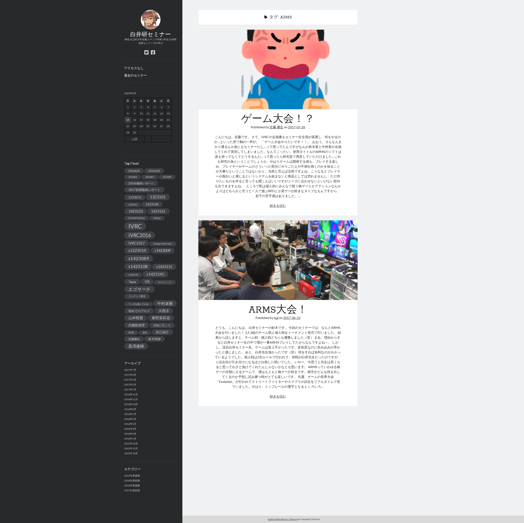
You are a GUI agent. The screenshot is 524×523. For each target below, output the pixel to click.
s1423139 (133, 274)
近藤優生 (134, 339)
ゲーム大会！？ (278, 69)
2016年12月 (131, 394)
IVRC (135, 226)
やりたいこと (165, 282)
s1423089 (138, 258)
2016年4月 (130, 428)
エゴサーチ (139, 289)
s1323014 (137, 250)
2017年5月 (130, 379)
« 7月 (134, 138)
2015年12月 (131, 443)
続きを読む (278, 205)
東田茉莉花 (161, 318)
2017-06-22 (291, 318)
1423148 (152, 204)
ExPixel (156, 218)
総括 (145, 332)
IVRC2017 (136, 243)
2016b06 (132, 177)
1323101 (158, 197)
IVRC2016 (139, 235)
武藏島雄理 (136, 325)
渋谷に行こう (162, 325)
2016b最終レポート (141, 183)
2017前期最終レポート (144, 190)
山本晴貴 (135, 318)
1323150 (132, 204)
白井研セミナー (150, 35)
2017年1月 (130, 389)
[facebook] (153, 52)
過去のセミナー (135, 75)
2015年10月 (131, 453)
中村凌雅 (165, 303)
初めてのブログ (139, 311)
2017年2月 (130, 384)
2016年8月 (130, 409)
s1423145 (155, 274)
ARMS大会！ (278, 260)
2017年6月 (130, 374)
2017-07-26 (296, 127)
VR (147, 282)
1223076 (134, 197)
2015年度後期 (132, 475)
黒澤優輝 (136, 346)
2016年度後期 (132, 485)
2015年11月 (131, 448)
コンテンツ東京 (137, 296)
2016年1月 (130, 438)
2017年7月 (130, 369)
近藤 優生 (276, 127)
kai (276, 318)
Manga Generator (162, 243)
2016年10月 (131, 404)
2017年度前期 (132, 490)
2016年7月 (130, 414)
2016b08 (167, 177)
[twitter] (146, 52)
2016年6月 (130, 418)
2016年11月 (131, 399)
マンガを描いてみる (138, 304)
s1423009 (163, 250)
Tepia (132, 282)
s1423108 (138, 266)
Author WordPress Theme (282, 519)
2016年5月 (130, 423)
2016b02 (134, 170)
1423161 (158, 211)
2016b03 (154, 170)
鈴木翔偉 (154, 339)
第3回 (131, 332)
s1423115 (164, 266)
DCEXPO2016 (136, 218)
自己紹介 (162, 332)
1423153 (135, 211)
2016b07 (150, 177)
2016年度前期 (132, 480)
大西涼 (163, 311)
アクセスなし (134, 68)
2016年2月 (130, 433)
